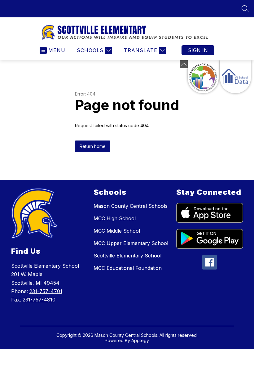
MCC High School (115, 218)
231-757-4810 (39, 300)
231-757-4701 (45, 291)
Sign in (198, 50)
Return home (93, 146)
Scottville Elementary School (127, 255)
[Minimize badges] (184, 64)
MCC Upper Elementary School (131, 243)
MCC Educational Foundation (128, 268)
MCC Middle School (117, 231)
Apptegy (140, 340)
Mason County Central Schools (131, 206)
